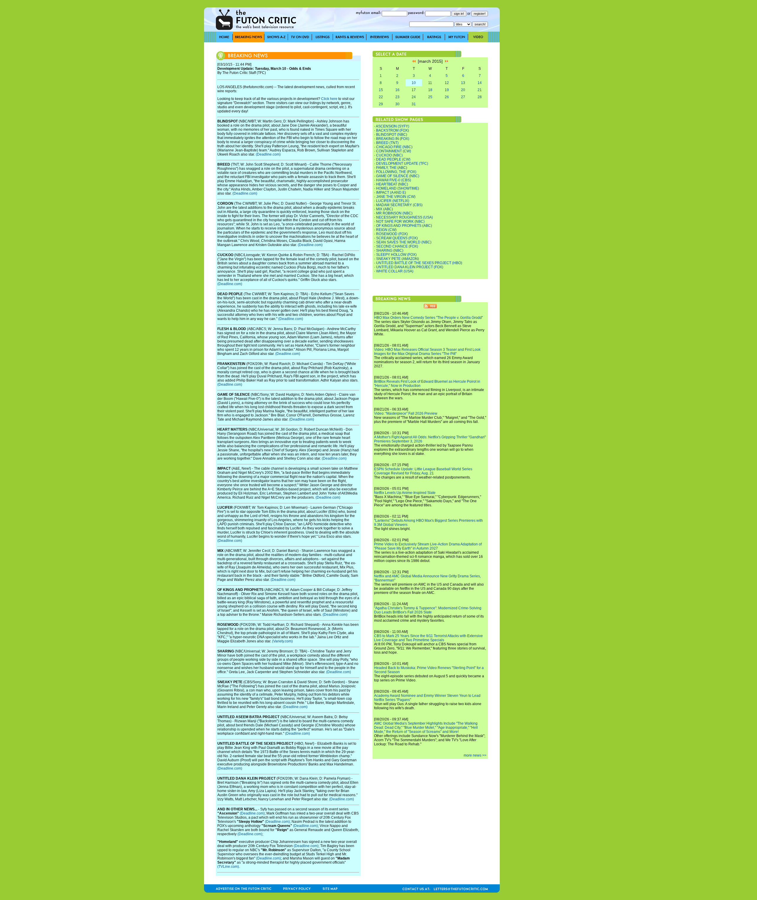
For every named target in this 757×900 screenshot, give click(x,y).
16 (397, 90)
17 (414, 90)
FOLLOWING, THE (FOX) (396, 172)
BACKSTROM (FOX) (392, 130)
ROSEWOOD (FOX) (392, 234)
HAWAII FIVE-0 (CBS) (393, 180)
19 (447, 90)
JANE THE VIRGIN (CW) (395, 197)
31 (414, 104)
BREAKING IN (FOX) (392, 139)
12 (447, 83)
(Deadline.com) (268, 154)
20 (463, 90)
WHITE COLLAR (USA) (394, 271)
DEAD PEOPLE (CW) (393, 159)
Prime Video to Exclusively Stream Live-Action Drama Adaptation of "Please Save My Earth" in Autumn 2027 (428, 546)
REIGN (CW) (386, 230)
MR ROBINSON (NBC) (394, 213)
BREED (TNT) (387, 143)
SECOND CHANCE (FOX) (397, 246)
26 (447, 97)
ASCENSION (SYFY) (392, 126)
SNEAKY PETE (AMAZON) (397, 259)
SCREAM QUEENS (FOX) (397, 238)
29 (381, 104)
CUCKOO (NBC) (389, 155)
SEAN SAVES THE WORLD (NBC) (403, 242)
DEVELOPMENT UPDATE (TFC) (402, 163)
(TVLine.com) (228, 867)
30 (397, 104)
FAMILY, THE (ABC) (391, 168)
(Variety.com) (282, 641)
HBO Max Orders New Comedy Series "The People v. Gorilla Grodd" (428, 318)
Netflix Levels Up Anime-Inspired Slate (405, 493)
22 (381, 97)
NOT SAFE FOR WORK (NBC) (400, 221)
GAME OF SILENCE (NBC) (397, 176)
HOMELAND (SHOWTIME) (397, 188)
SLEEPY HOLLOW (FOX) (396, 255)
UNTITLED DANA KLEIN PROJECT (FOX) (409, 267)
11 (430, 83)
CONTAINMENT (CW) (393, 151)
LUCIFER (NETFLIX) (392, 201)
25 (430, 97)
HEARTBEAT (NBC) (392, 184)
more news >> (475, 755)
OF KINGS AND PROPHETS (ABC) (404, 226)
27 (463, 97)
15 (381, 90)
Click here (329, 99)
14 (480, 83)
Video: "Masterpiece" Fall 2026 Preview (405, 413)
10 (414, 83)
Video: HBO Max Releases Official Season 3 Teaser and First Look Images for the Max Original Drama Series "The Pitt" (427, 352)
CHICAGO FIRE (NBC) (394, 147)
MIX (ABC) (384, 209)
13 (463, 83)
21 (480, 90)
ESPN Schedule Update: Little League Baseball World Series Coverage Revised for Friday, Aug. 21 (423, 471)
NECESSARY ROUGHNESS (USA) (404, 217)
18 (430, 90)
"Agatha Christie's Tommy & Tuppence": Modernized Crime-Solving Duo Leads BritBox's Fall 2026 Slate (427, 610)
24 (414, 97)
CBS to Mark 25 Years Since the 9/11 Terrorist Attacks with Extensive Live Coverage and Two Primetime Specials (428, 638)
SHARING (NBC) (389, 250)
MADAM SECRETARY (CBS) (399, 205)
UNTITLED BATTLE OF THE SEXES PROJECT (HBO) (419, 263)
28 (480, 97)
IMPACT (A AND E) (391, 192)
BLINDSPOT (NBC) (391, 135)
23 (397, 97)
